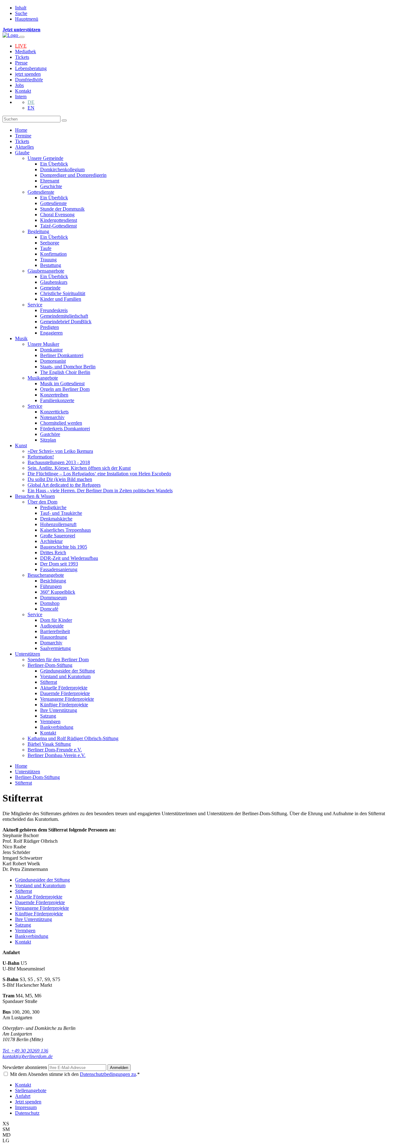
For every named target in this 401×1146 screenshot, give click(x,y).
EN (31, 107)
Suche (21, 13)
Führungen (51, 586)
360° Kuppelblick (57, 592)
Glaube (22, 152)
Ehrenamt (49, 180)
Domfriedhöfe (29, 79)
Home (21, 130)
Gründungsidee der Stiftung (67, 670)
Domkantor (51, 349)
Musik (21, 338)
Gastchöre (50, 434)
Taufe (45, 248)
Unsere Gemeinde (45, 158)
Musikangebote (43, 378)
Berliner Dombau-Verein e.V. (57, 755)
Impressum (26, 1107)
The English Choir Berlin (65, 372)
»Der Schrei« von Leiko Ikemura (60, 451)
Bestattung (50, 265)
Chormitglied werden (61, 423)
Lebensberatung (31, 68)
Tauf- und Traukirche (61, 513)
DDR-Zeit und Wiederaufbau (69, 558)
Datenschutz (27, 1113)
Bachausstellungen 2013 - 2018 (59, 462)
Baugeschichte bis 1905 (63, 547)
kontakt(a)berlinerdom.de (28, 1056)
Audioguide (52, 625)
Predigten (49, 327)
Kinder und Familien (60, 299)
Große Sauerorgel (57, 535)
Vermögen (50, 721)
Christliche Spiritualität (62, 293)
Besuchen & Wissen (35, 496)
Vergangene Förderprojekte (67, 699)
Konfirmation (53, 254)
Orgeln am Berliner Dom (65, 389)
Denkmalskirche (56, 518)
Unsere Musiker (43, 344)
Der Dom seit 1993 (59, 563)
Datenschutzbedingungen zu (108, 1074)
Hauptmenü (26, 19)
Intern (21, 96)
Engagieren (51, 332)
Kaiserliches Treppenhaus (65, 530)
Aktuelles (24, 147)
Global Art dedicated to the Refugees (64, 485)
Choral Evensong (57, 214)
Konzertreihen (54, 394)
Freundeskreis (54, 310)
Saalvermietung (55, 648)
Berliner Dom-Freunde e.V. (55, 749)
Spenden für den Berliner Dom (58, 659)
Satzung (48, 716)
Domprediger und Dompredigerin (73, 175)
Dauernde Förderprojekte (65, 693)
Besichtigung (53, 580)
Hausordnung (53, 637)
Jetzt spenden (28, 1101)
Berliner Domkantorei (61, 355)
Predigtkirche (53, 507)
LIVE (21, 46)
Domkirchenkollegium (62, 169)
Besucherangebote (46, 575)
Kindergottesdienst (58, 220)
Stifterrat (48, 682)
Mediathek (25, 51)
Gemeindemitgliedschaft (64, 316)
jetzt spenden (28, 74)
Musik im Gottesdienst (62, 383)
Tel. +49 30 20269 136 (25, 1050)
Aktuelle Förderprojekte (63, 687)
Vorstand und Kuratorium (65, 676)
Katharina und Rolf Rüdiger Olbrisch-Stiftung (73, 738)
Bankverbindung (56, 727)
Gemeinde (50, 287)
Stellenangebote (30, 1090)
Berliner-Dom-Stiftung (50, 665)
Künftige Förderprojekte (64, 704)
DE (31, 102)
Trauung (48, 259)
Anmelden (119, 1067)
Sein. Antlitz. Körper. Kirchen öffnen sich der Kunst (79, 468)
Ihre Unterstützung (58, 710)
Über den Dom (42, 501)
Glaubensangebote (46, 271)
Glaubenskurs (53, 282)
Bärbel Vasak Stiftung (49, 744)
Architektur (51, 541)
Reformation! (41, 456)
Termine (23, 135)
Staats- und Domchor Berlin (68, 366)
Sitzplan (48, 440)
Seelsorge (49, 242)
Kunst (21, 445)
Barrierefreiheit (55, 631)
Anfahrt (22, 1096)
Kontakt (23, 91)
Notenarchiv (52, 417)
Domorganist (53, 361)
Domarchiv (51, 642)
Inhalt (20, 7)
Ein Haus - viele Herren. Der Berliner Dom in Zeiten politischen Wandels (100, 490)
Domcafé (49, 608)
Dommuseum (53, 597)
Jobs (19, 85)
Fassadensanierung (58, 569)
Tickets (22, 57)
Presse (21, 62)
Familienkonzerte (57, 400)
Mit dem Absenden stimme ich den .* (75, 1074)
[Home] (11, 35)
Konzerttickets (54, 411)
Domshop (50, 603)
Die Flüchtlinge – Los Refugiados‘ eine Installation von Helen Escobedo (99, 473)
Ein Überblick (54, 163)
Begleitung (38, 231)
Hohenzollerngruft (58, 524)
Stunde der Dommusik (62, 209)
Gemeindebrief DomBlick (65, 321)
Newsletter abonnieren (25, 1067)
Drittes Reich (53, 552)
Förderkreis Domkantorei (65, 428)
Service (35, 304)
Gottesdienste (41, 192)
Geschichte (51, 186)
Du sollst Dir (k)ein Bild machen (60, 479)
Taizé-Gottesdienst (58, 225)
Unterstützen (27, 654)
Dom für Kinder (56, 620)
